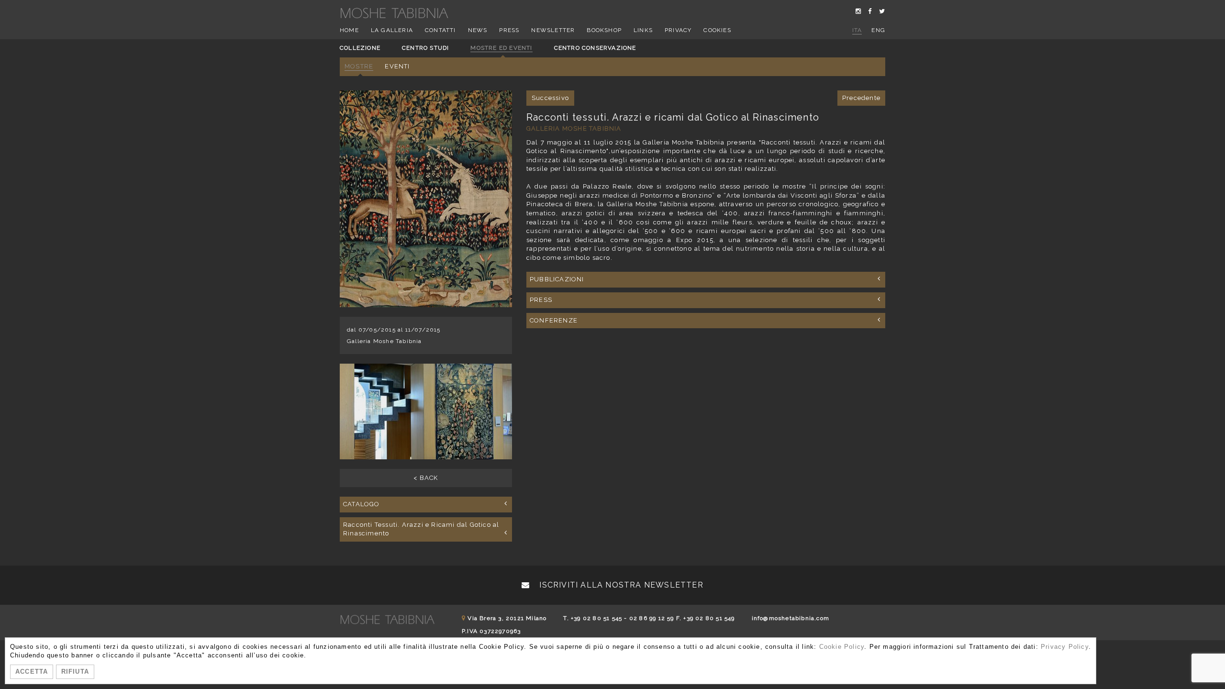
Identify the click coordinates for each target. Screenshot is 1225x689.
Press (509, 30)
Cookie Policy (842, 646)
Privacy (678, 30)
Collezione (360, 47)
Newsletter (553, 30)
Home (349, 30)
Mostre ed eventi (501, 47)
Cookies (717, 30)
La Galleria (392, 30)
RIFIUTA (75, 671)
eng (878, 30)
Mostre (359, 66)
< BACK (425, 477)
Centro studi (425, 47)
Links (643, 30)
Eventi (397, 66)
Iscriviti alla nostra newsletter (620, 584)
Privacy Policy (1065, 646)
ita (857, 30)
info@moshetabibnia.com (790, 618)
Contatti (440, 30)
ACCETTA (31, 671)
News (478, 30)
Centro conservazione (595, 47)
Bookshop (604, 30)
